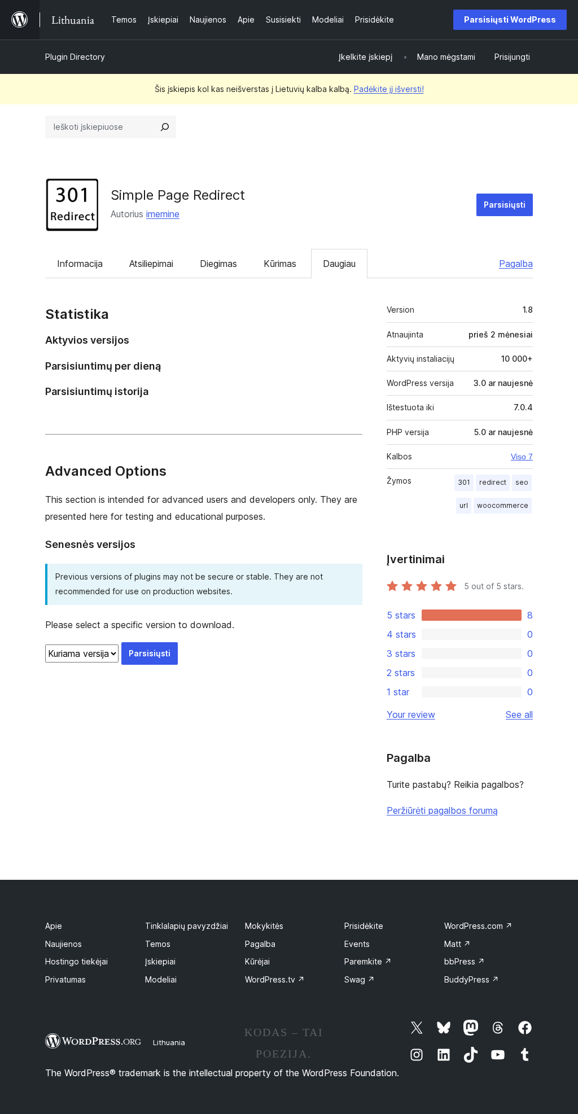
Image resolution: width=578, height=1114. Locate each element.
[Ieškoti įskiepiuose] (165, 127)
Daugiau (339, 263)
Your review (411, 714)
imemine (162, 214)
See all (519, 714)
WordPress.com (478, 926)
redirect (492, 482)
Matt (457, 944)
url (463, 505)
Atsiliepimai (151, 263)
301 (464, 482)
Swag (359, 979)
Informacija (80, 263)
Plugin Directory (75, 57)
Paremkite (368, 961)
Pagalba (516, 263)
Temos (157, 944)
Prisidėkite (363, 926)
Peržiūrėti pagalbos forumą (442, 810)
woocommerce (502, 505)
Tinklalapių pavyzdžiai (186, 926)
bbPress (464, 961)
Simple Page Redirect (178, 195)
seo (521, 482)
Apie (53, 926)
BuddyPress (471, 979)
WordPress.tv (275, 979)
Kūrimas (280, 263)
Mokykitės (264, 926)
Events (357, 944)
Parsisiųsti (505, 204)
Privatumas (65, 979)
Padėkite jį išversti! (389, 89)
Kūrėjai (257, 961)
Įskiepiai (160, 961)
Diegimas (218, 263)
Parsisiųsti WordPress (510, 19)
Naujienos (63, 944)
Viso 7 (522, 456)
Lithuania (169, 1042)
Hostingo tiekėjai (76, 961)
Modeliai (161, 979)
